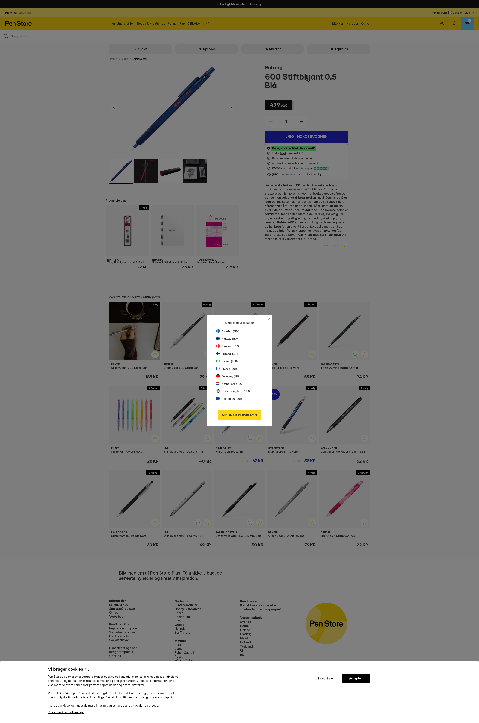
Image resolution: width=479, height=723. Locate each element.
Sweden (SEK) (230, 331)
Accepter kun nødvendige (66, 712)
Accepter (355, 678)
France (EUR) (230, 368)
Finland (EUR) (230, 353)
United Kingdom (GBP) (236, 391)
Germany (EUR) (231, 376)
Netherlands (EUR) (233, 383)
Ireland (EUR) (230, 361)
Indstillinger (326, 678)
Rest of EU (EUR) (232, 398)
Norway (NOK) (230, 338)
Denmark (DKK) (231, 346)
